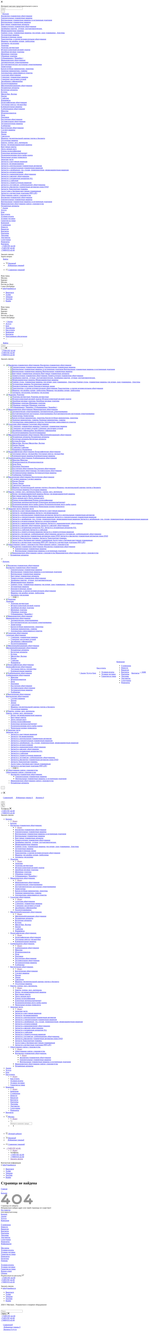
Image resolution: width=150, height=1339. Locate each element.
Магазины (5, 1248)
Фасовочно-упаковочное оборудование (30, 830)
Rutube (8, 301)
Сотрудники (6, 1240)
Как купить (14, 1079)
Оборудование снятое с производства (30, 1051)
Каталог (13, 823)
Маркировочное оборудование (27, 882)
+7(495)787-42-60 (8, 246)
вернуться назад (10, 1212)
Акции (3, 1216)
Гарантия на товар (8, 1254)
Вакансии (5, 1229)
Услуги (4, 1218)
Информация (6, 1244)
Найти (4, 1314)
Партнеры (5, 1233)
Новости (4, 1227)
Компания (14, 1091)
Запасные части (21, 1011)
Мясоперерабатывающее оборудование (30, 916)
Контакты (5, 1231)
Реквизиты (5, 1242)
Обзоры (4, 1273)
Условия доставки (8, 1252)
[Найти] (3, 11)
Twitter (8, 295)
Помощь (4, 1261)
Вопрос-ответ (6, 1271)
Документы (5, 1237)
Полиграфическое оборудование (28, 937)
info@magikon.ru (9, 288)
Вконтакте (10, 292)
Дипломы (5, 1235)
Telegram (9, 297)
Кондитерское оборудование (26, 971)
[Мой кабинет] (2, 791)
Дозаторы (19, 863)
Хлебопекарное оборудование (27, 948)
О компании (6, 1225)
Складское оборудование (25, 901)
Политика (5, 1259)
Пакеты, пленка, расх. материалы (28, 990)
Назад (15, 821)
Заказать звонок (16, 1159)
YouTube (9, 299)
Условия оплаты (7, 1250)
